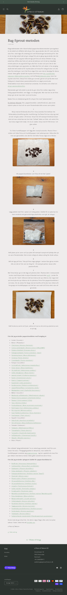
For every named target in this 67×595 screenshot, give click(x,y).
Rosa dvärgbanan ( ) (23, 496)
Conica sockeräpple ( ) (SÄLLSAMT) (28, 348)
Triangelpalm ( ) (22, 430)
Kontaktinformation (46, 590)
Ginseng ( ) (20, 358)
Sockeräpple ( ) (23, 511)
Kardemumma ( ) (25, 385)
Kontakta (6, 552)
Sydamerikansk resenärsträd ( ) (32, 516)
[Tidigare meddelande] (3, 2)
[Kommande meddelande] (64, 2)
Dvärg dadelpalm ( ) (24, 471)
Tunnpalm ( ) (24, 433)
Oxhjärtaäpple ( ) (23, 501)
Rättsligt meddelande (58, 590)
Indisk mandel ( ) (24, 488)
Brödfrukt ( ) (24, 463)
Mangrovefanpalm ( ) (24, 498)
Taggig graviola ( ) (23, 506)
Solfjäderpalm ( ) (24, 435)
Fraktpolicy (38, 590)
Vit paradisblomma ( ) (23, 481)
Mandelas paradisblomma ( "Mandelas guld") (32, 493)
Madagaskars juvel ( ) (26, 390)
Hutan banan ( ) (22, 368)
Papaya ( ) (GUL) (22, 400)
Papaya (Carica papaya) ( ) (26, 398)
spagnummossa (32, 453)
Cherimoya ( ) (22, 345)
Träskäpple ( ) (21, 513)
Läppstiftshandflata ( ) (25, 388)
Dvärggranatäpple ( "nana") (26, 353)
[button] (4, 9)
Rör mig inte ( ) (22, 410)
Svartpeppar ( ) (21, 415)
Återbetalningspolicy (39, 589)
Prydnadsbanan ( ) (27, 405)
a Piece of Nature (19, 589)
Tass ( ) (19, 403)
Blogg (6, 548)
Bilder (6, 556)
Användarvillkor (59, 589)
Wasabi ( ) (21, 438)
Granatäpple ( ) (22, 360)
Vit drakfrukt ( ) (24, 370)
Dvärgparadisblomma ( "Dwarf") (28, 473)
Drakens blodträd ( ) (24, 350)
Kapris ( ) (20, 380)
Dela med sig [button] (13, 532)
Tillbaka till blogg (35, 540)
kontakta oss (31, 522)
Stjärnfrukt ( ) (23, 420)
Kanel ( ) (21, 378)
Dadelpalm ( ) (23, 468)
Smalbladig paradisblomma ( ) (27, 508)
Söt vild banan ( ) (26, 423)
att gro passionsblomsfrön (16, 86)
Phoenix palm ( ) (24, 478)
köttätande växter (44, 76)
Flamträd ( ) (20, 476)
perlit (48, 275)
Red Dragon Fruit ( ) (25, 408)
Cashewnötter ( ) (25, 466)
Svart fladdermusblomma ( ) (26, 413)
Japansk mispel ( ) (24, 375)
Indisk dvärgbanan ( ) (23, 373)
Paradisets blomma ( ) (24, 503)
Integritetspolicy (50, 589)
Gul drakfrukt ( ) (26, 365)
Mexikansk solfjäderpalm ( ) (28, 395)
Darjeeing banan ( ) (24, 355)
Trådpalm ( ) (23, 428)
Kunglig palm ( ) (22, 491)
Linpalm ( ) (23, 486)
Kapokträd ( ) (21, 383)
